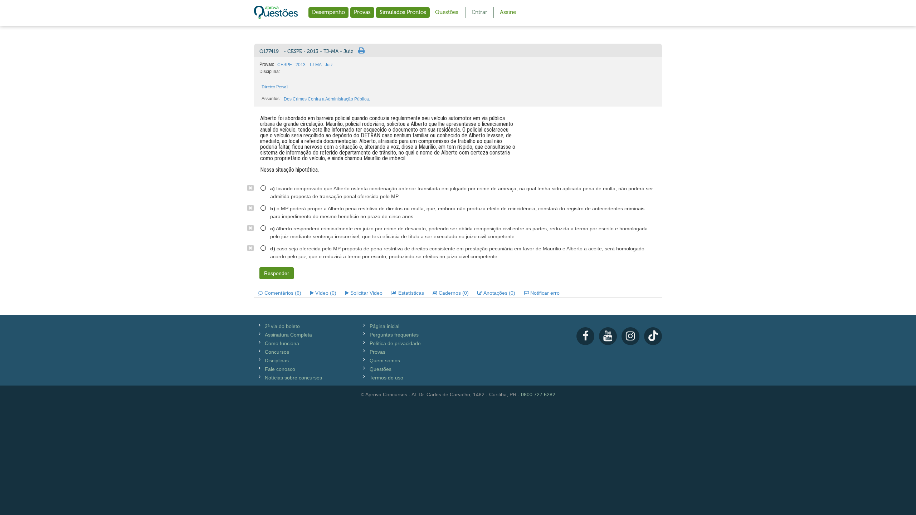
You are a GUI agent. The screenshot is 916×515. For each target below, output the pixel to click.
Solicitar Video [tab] (366, 293)
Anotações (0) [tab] (498, 293)
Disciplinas (277, 360)
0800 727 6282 (538, 394)
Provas (362, 12)
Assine (508, 12)
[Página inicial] (276, 13)
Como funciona (282, 343)
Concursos (277, 352)
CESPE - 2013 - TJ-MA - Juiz (305, 64)
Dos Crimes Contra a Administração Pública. (327, 99)
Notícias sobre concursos (293, 378)
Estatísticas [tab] (410, 293)
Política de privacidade (395, 343)
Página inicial (384, 326)
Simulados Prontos (403, 12)
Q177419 (306, 51)
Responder (276, 273)
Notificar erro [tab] (544, 293)
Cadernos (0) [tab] (453, 293)
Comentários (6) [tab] (282, 293)
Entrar (479, 12)
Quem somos (385, 360)
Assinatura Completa (288, 335)
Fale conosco (280, 369)
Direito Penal (275, 86)
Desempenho (328, 12)
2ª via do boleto (282, 326)
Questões (446, 12)
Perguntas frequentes (394, 335)
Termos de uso (386, 378)
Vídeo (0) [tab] (325, 293)
